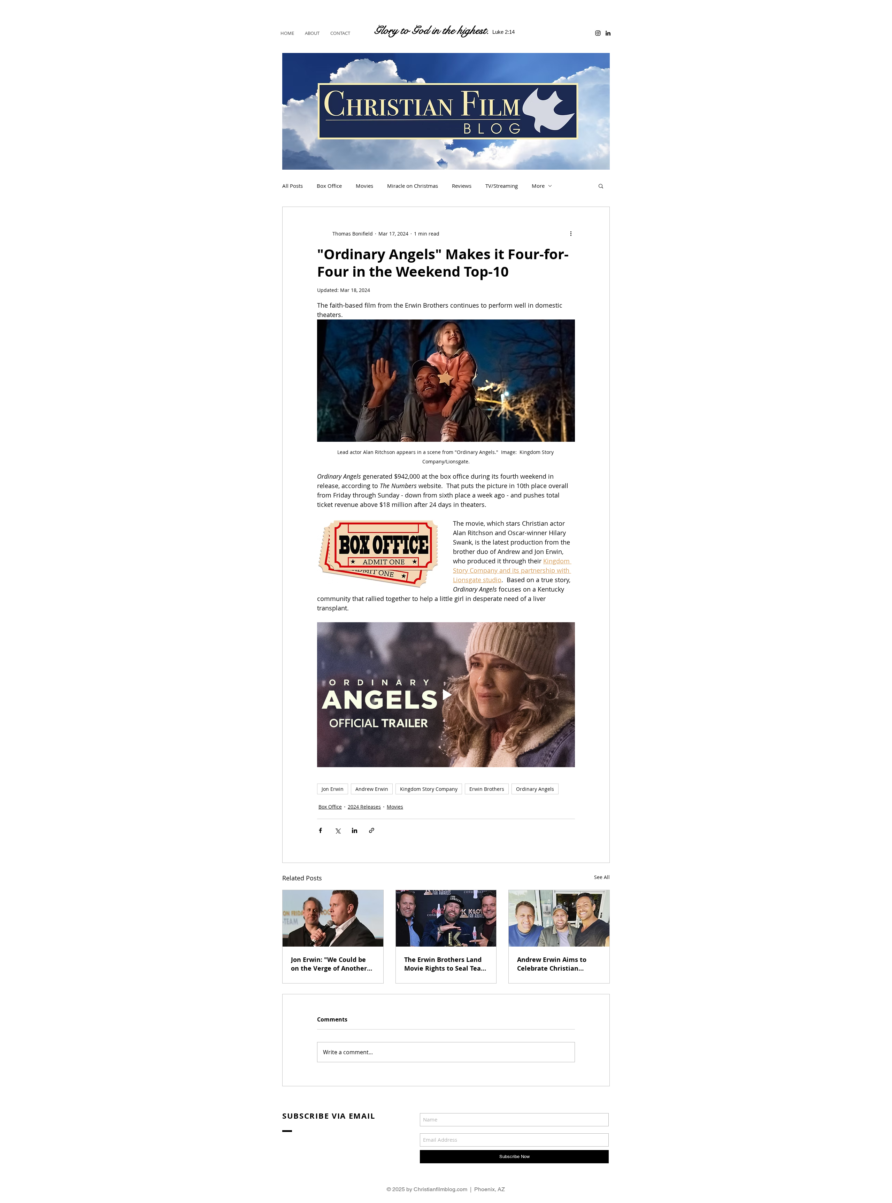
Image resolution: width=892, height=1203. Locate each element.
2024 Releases (364, 806)
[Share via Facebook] (320, 830)
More (538, 185)
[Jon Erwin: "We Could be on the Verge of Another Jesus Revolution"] (333, 918)
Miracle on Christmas (412, 185)
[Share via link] (371, 830)
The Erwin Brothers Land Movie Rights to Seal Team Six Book (445, 964)
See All (602, 877)
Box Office (329, 185)
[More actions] (571, 233)
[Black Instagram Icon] (597, 33)
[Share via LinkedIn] (354, 830)
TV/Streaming (501, 185)
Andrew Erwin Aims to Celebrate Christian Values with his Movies (553, 964)
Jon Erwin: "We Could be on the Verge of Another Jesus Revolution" (329, 964)
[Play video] (446, 694)
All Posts (292, 185)
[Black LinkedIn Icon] (608, 33)
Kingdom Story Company (428, 789)
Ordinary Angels (535, 789)
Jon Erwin (333, 789)
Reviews (461, 185)
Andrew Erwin (371, 789)
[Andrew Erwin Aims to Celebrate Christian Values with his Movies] (559, 918)
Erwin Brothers (486, 789)
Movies (364, 185)
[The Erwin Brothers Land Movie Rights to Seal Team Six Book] (446, 918)
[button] (601, 185)
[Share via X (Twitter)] (337, 830)
